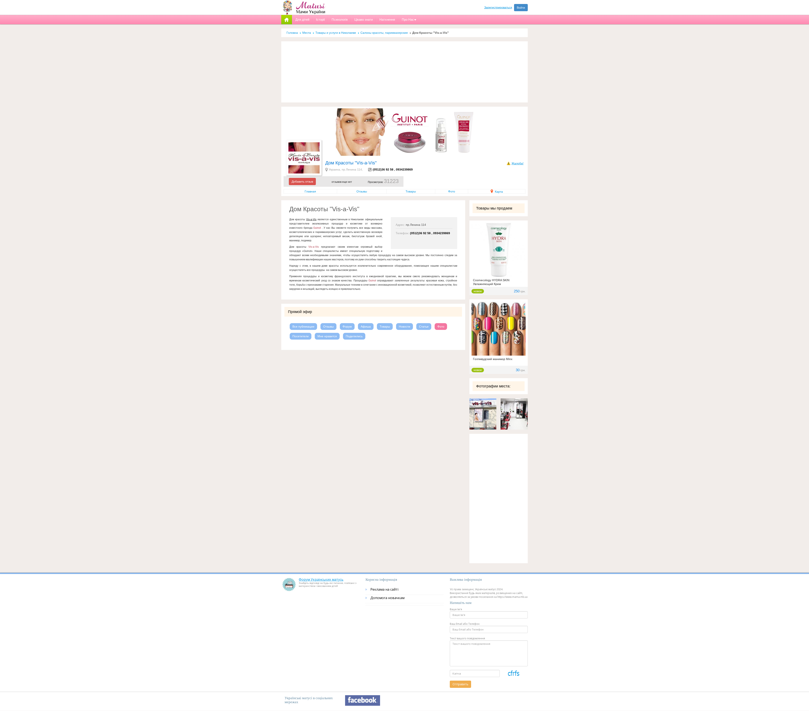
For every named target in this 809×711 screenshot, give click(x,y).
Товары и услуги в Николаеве (335, 32)
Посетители (300, 336)
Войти (521, 7)
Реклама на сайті (384, 589)
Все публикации (303, 326)
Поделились (354, 336)
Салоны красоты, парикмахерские (384, 32)
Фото (451, 191)
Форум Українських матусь (321, 579)
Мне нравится (327, 336)
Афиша (366, 326)
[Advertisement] (404, 71)
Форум (347, 326)
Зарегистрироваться (498, 7)
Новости (404, 326)
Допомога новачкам (387, 598)
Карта (498, 191)
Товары (411, 191)
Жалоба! (518, 163)
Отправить (460, 684)
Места (306, 32)
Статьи (424, 326)
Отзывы (361, 191)
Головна (292, 32)
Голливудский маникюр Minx (492, 359)
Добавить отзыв (302, 181)
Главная (310, 191)
